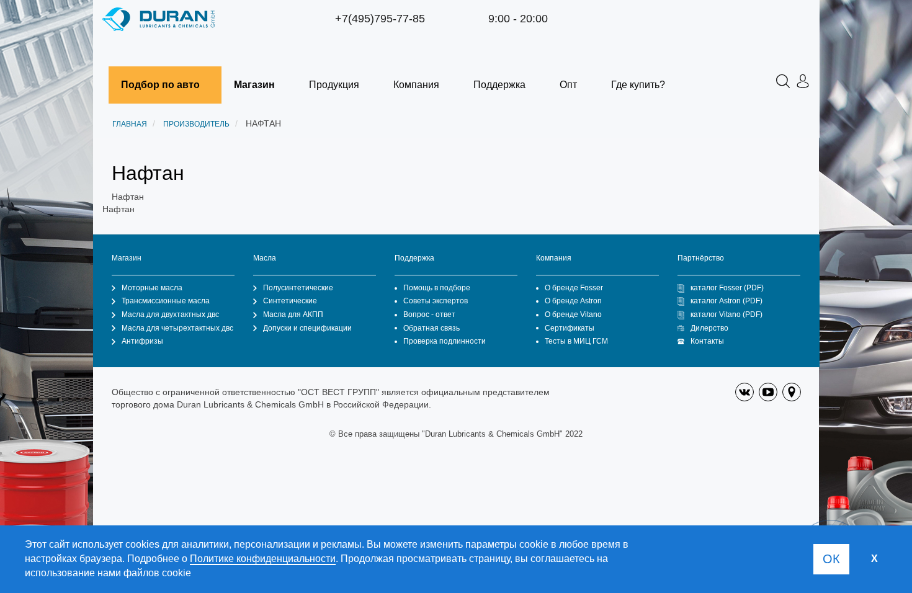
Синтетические (290, 300)
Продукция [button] (334, 84)
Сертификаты (569, 328)
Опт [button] (568, 84)
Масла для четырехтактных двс (177, 328)
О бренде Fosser (574, 287)
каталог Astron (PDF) (726, 300)
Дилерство (709, 328)
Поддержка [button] (499, 84)
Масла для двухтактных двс (170, 314)
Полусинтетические (298, 287)
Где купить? (638, 84)
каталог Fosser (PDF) (727, 287)
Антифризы (142, 341)
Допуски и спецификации (307, 328)
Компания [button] (416, 84)
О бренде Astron (573, 300)
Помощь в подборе (436, 287)
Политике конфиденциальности (263, 558)
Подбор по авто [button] (160, 84)
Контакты (707, 341)
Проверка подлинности (444, 341)
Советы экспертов (435, 300)
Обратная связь (431, 328)
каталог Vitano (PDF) (726, 314)
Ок (831, 559)
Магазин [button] (254, 84)
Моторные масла (152, 287)
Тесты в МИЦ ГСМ (576, 341)
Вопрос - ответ (429, 314)
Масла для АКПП (293, 314)
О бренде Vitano (573, 314)
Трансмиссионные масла (166, 300)
